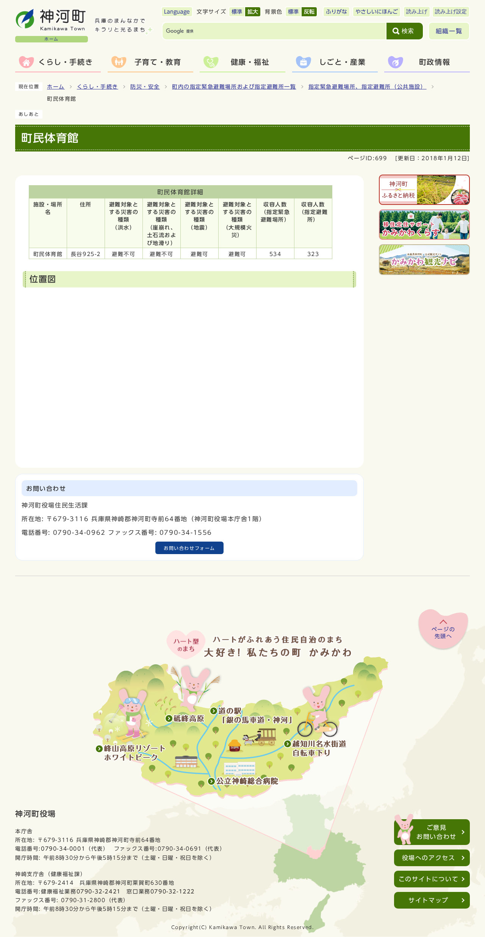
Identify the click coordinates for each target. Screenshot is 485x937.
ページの (443, 633)
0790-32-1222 (172, 891)
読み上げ (416, 11)
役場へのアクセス (428, 858)
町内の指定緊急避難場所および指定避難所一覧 (234, 86)
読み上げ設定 (451, 11)
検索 (408, 31)
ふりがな (336, 11)
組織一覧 (449, 31)
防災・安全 (145, 86)
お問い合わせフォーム (189, 548)
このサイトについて (428, 879)
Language (177, 11)
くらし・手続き (97, 86)
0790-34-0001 (63, 848)
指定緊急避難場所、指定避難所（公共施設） (367, 86)
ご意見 (436, 832)
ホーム (56, 86)
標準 (237, 11)
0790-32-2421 (99, 891)
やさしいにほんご (376, 11)
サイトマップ (428, 900)
